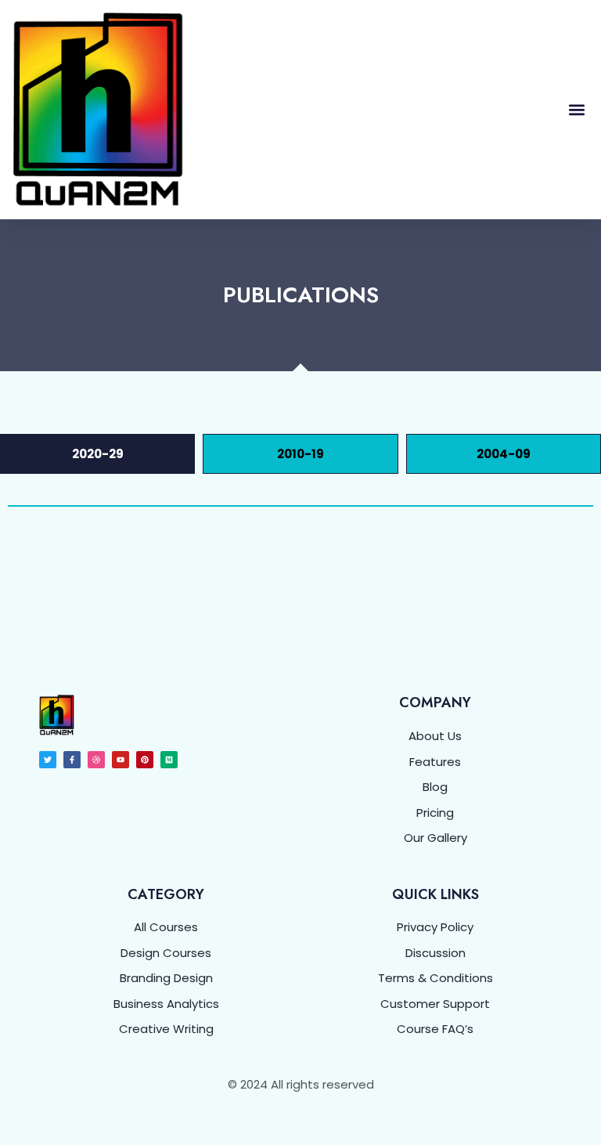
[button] (576, 110)
